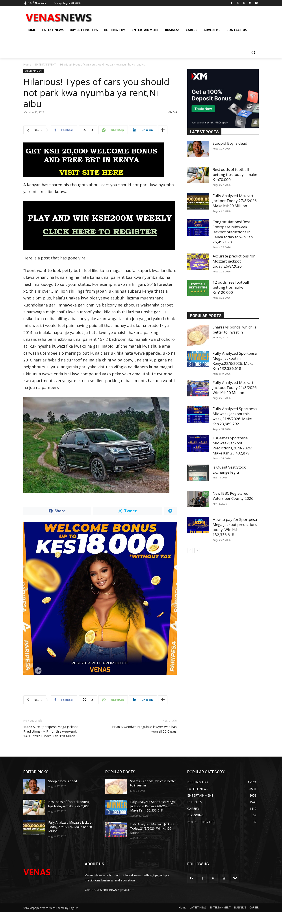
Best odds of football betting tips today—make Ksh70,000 (235, 174)
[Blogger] (191, 878)
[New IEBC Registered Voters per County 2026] (198, 499)
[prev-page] (190, 550)
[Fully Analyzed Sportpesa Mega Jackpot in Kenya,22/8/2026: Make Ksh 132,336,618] (198, 359)
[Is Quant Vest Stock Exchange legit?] (198, 473)
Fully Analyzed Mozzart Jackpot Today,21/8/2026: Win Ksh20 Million (235, 387)
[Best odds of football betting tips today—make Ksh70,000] (198, 175)
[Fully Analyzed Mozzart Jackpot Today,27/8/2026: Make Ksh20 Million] (198, 201)
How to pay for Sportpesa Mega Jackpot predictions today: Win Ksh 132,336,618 (235, 527)
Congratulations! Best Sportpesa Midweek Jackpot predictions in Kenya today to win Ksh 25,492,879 (233, 231)
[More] (162, 130)
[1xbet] (100, 159)
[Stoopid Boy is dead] (198, 149)
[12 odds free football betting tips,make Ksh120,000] (198, 288)
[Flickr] (213, 878)
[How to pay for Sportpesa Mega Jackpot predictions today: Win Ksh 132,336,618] (198, 525)
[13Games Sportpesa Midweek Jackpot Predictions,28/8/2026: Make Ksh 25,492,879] (198, 443)
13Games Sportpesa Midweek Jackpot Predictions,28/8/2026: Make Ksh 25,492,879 (232, 445)
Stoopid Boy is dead (230, 143)
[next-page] (197, 550)
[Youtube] (256, 3)
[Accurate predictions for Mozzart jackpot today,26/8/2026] (198, 262)
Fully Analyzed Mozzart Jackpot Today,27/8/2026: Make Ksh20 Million (235, 200)
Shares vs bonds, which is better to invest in (234, 330)
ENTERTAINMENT (45, 64)
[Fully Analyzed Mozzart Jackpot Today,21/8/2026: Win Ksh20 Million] (198, 388)
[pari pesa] (100, 598)
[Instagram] (237, 3)
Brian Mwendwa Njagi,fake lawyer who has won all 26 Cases (144, 728)
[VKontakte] (235, 878)
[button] (253, 52)
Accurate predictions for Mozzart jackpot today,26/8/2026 (234, 261)
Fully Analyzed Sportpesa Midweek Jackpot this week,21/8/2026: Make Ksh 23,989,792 (235, 416)
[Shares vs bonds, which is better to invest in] (198, 336)
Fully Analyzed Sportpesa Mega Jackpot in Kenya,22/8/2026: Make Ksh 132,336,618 (235, 361)
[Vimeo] (249, 3)
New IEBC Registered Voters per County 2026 (233, 496)
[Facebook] (231, 3)
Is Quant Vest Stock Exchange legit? (229, 470)
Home (27, 64)
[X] (244, 3)
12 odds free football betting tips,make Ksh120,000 (231, 287)
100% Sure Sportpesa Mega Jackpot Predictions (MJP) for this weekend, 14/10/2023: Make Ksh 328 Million (50, 731)
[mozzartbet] (100, 225)
